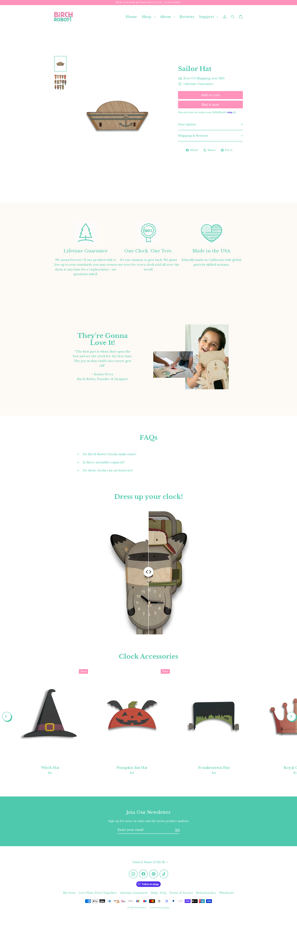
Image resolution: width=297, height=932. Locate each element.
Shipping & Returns (193, 135)
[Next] (291, 716)
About (166, 17)
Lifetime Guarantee (134, 892)
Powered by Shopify (160, 908)
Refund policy (206, 892)
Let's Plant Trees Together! (98, 892)
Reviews (187, 17)
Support (207, 17)
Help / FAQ (158, 892)
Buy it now (210, 105)
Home (131, 17)
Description (187, 124)
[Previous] (6, 716)
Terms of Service (181, 892)
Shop (147, 17)
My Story (69, 892)
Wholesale (226, 892)
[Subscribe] (177, 830)
